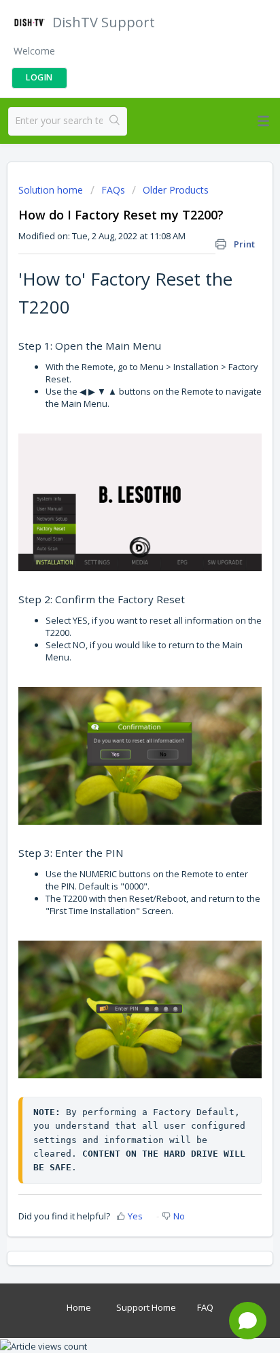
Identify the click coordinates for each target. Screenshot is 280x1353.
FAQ (205, 1307)
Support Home (146, 1307)
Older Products (176, 189)
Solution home (52, 189)
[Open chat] (247, 1320)
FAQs (113, 189)
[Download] (115, 679)
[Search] (114, 121)
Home (79, 1307)
